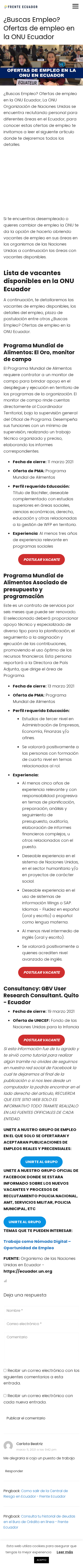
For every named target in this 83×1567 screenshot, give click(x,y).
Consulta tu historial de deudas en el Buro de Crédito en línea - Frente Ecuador (39, 1522)
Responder (14, 1471)
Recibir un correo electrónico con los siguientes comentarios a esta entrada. (41, 1377)
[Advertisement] (41, 183)
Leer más (65, 1552)
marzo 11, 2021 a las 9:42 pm (36, 1449)
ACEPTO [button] (41, 1560)
